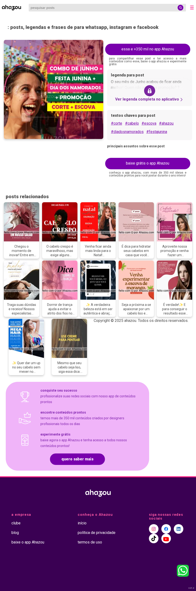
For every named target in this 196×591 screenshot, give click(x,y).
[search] (180, 8)
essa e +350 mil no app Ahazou (147, 49)
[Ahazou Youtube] (166, 538)
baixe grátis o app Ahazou (147, 163)
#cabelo (132, 123)
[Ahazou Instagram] (153, 529)
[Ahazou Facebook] (166, 529)
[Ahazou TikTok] (153, 538)
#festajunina (156, 131)
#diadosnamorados (127, 131)
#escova (149, 123)
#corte (116, 123)
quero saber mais (77, 459)
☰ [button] (192, 8)
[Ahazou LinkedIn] (178, 529)
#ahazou (166, 123)
